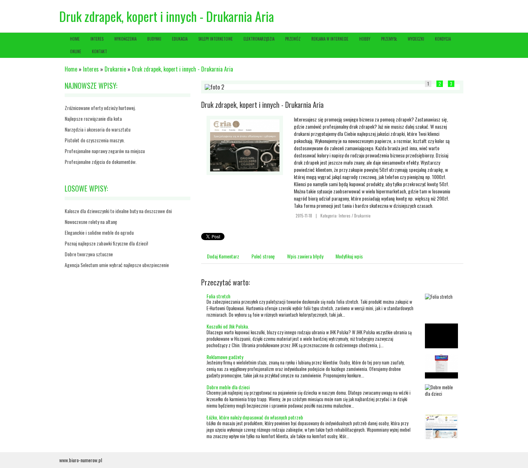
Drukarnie (115, 69)
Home (71, 69)
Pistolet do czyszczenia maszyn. (95, 140)
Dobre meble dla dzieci (228, 387)
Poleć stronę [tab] (263, 256)
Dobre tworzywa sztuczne (89, 254)
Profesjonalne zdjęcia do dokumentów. (100, 161)
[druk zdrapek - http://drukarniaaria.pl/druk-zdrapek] (245, 144)
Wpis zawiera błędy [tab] (305, 256)
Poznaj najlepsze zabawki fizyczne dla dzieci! (106, 243)
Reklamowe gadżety (225, 357)
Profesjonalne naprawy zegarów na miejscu (105, 151)
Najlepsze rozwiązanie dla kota (93, 118)
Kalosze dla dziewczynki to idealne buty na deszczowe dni (118, 211)
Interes (91, 69)
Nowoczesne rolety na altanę (91, 221)
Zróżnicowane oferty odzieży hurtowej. (100, 107)
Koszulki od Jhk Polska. (228, 326)
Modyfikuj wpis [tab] (349, 256)
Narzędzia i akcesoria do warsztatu (97, 129)
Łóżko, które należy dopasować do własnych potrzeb (255, 417)
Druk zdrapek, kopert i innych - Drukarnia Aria (182, 69)
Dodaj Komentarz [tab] (223, 256)
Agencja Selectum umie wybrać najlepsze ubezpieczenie (117, 265)
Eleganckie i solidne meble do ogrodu (99, 232)
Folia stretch (218, 296)
